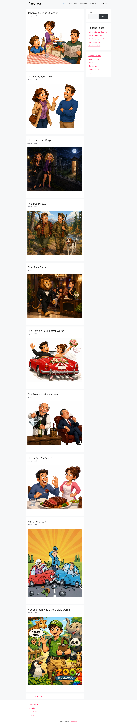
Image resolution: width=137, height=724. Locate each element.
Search (90, 13)
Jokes (90, 62)
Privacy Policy (34, 704)
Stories (90, 73)
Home (64, 3)
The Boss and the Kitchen (42, 394)
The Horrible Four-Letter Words (45, 330)
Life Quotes (104, 3)
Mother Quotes (73, 3)
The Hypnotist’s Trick (39, 76)
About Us (32, 708)
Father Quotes (83, 3)
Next (39, 696)
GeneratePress (73, 721)
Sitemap (31, 715)
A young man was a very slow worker (49, 609)
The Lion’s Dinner (37, 267)
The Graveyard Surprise (41, 140)
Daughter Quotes (94, 3)
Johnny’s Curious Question (42, 12)
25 (35, 696)
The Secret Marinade (39, 457)
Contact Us (33, 711)
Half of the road (36, 521)
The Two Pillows (36, 203)
